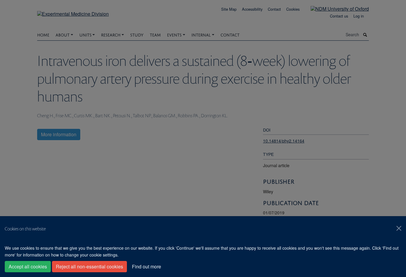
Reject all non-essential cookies (89, 266)
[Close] (399, 228)
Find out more (146, 266)
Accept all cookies (28, 266)
